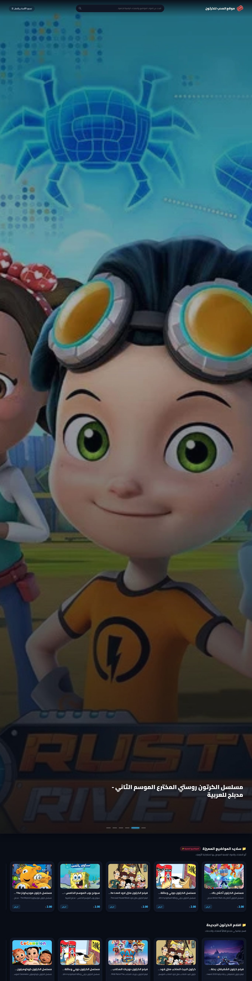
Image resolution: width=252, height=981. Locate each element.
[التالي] (11, 886)
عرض (208, 907)
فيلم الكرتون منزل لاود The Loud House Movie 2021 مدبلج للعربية (174, 790)
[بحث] (80, 8)
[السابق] (240, 886)
